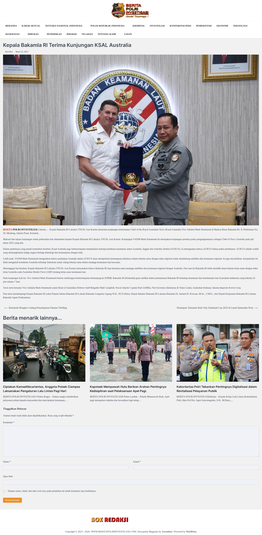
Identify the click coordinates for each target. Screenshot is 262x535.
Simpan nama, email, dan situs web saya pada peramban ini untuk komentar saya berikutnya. (52, 491)
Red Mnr (9, 52)
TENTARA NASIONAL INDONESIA (63, 26)
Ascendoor (167, 531)
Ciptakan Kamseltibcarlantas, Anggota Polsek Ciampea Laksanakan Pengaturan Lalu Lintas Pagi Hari (41, 389)
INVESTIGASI (157, 26)
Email (137, 461)
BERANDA (11, 26)
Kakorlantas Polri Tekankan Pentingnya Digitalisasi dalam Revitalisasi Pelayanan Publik (217, 389)
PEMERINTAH (204, 26)
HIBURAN (33, 34)
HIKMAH (72, 34)
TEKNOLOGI (240, 26)
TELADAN (87, 34)
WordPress (191, 531)
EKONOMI (222, 26)
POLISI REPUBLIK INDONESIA (107, 26)
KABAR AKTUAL (31, 26)
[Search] (256, 30)
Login (128, 34)
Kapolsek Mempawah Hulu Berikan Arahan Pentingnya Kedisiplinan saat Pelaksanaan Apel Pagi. (128, 389)
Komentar (8, 422)
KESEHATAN (12, 34)
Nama (7, 461)
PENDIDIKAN (54, 34)
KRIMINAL (139, 26)
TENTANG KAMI (107, 34)
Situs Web (8, 476)
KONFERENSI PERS (180, 26)
